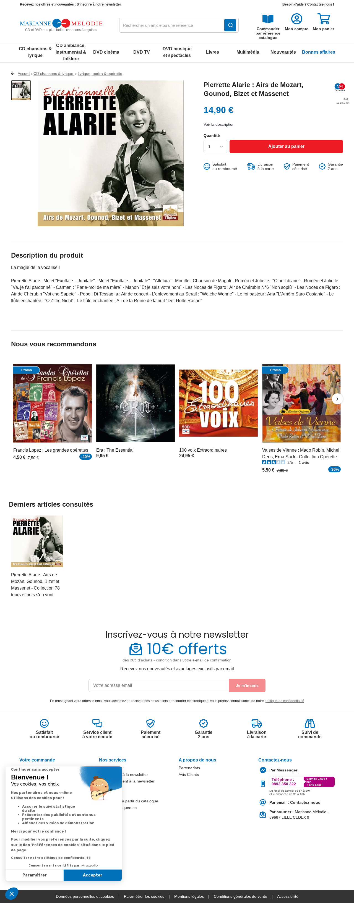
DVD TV (141, 52)
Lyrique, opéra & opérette (100, 73)
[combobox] (179, 25)
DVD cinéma (106, 52)
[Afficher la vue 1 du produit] (21, 90)
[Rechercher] (230, 25)
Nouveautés (283, 52)
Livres (212, 52)
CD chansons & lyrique (35, 52)
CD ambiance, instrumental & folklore (71, 52)
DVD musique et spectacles (177, 52)
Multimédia (247, 52)
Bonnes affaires (318, 52)
